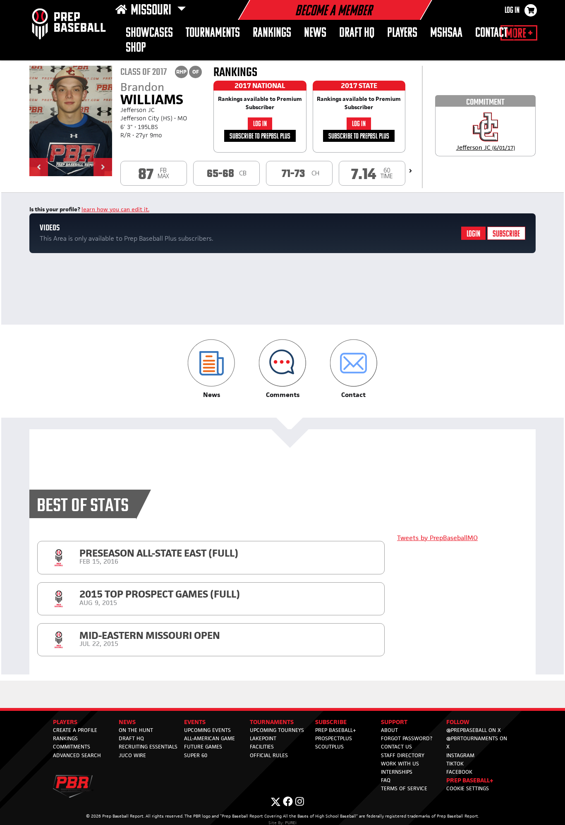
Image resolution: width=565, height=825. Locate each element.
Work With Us (400, 763)
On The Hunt (136, 730)
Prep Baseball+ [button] (469, 780)
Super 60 (195, 755)
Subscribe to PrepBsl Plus (260, 137)
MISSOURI (152, 10)
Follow (457, 722)
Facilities (262, 746)
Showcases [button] (149, 33)
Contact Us (396, 746)
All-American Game (209, 738)
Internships (396, 771)
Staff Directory (402, 755)
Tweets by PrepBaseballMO (437, 537)
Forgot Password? (406, 738)
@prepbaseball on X (473, 730)
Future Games (203, 746)
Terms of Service (404, 788)
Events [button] (195, 722)
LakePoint (263, 738)
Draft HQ (356, 33)
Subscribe (506, 234)
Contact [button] (491, 33)
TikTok (455, 763)
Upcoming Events (207, 730)
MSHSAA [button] (446, 33)
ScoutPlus (329, 746)
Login (473, 234)
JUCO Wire (132, 755)
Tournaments (213, 33)
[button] (38, 167)
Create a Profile (75, 730)
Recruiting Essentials (148, 746)
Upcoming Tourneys (277, 730)
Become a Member (333, 11)
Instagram (460, 755)
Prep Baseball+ (335, 730)
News (315, 33)
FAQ (385, 780)
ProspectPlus (333, 738)
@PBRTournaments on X (476, 742)
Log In (512, 11)
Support (394, 722)
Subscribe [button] (331, 722)
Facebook (459, 771)
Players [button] (402, 33)
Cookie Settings (467, 788)
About (389, 730)
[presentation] (410, 171)
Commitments (71, 746)
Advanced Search (77, 755)
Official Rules (269, 755)
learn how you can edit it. (115, 209)
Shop (136, 48)
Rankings (272, 33)
